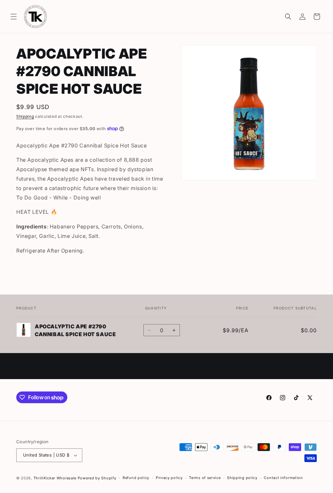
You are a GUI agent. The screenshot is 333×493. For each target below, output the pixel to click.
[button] (14, 16)
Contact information (283, 477)
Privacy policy (169, 477)
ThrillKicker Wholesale (54, 478)
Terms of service (204, 477)
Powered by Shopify (97, 478)
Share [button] (29, 270)
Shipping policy (242, 477)
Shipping (25, 116)
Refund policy (136, 477)
